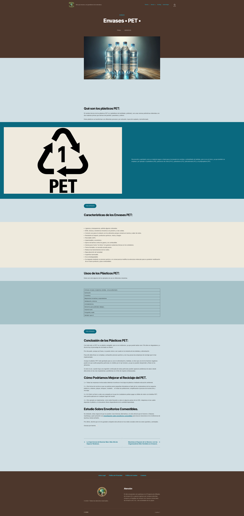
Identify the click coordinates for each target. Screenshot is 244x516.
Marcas (152, 4)
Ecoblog (159, 4)
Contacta (143, 475)
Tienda (146, 4)
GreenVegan (166, 4)
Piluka (119, 30)
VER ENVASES (90, 206)
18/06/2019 (127, 30)
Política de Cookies (131, 475)
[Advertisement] (122, 94)
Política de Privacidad (115, 475)
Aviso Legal (102, 475)
